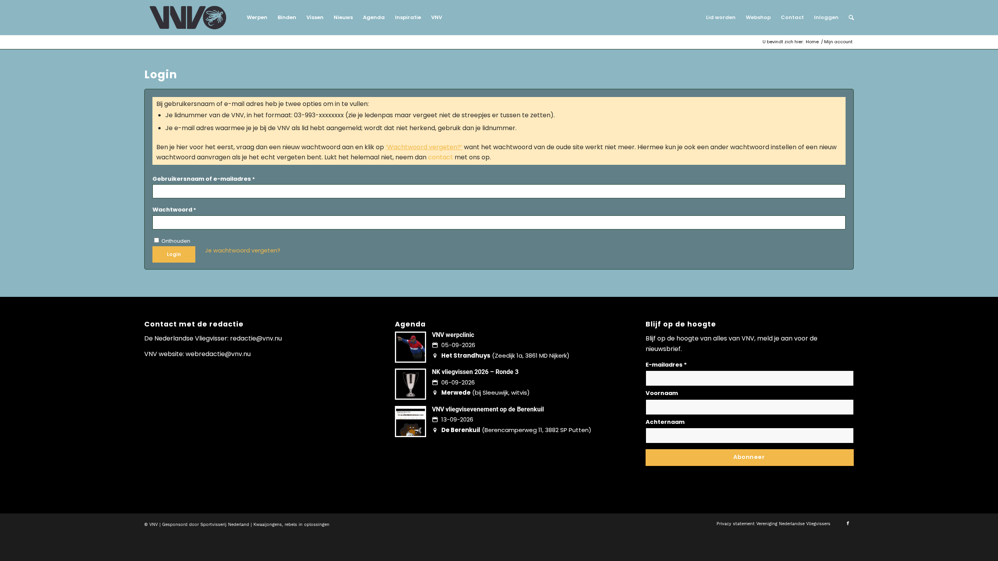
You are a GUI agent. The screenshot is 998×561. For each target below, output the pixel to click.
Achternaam (665, 422)
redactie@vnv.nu (256, 338)
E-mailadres (666, 365)
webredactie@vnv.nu (218, 353)
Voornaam (662, 393)
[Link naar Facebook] (848, 523)
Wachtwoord (174, 209)
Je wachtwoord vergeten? (242, 250)
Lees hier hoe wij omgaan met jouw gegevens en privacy (703, 472)
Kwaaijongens (267, 524)
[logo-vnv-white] (188, 17)
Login (174, 254)
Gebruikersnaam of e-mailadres (203, 179)
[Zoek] (849, 17)
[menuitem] (257, 17)
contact (440, 157)
